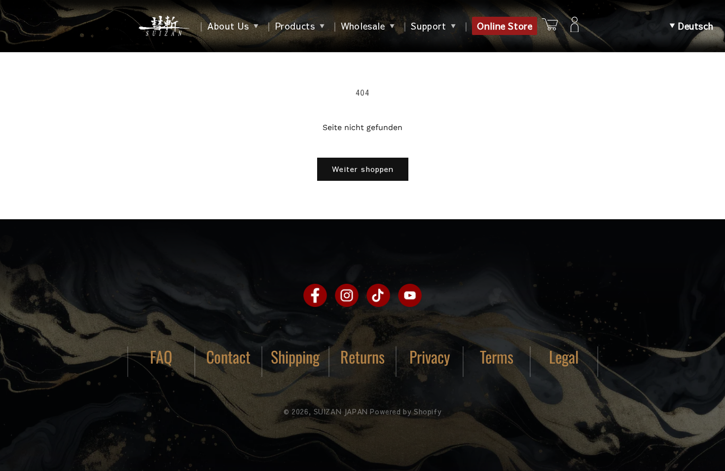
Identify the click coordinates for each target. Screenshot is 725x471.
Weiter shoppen (363, 169)
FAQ (161, 356)
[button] (691, 26)
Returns (362, 356)
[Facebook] (315, 295)
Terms (496, 356)
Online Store (504, 26)
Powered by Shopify (405, 411)
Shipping (295, 356)
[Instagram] (347, 295)
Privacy (429, 356)
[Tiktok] (378, 295)
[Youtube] (410, 295)
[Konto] (574, 26)
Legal (564, 356)
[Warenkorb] (550, 26)
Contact (228, 356)
